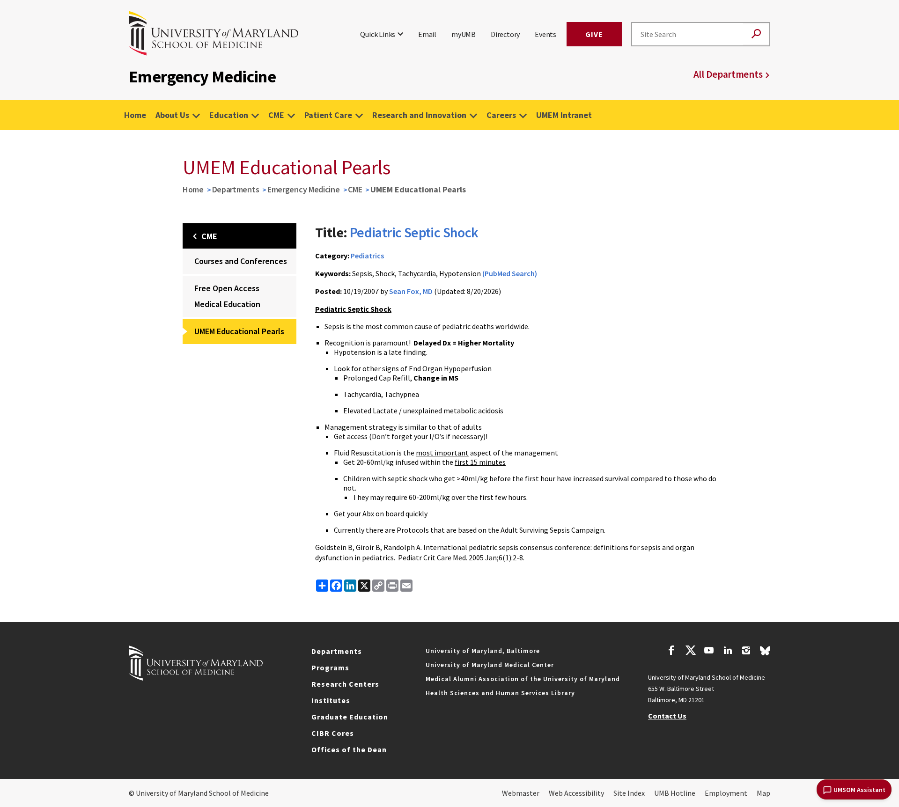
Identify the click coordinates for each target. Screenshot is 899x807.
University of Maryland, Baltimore (483, 650)
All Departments (728, 74)
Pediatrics (367, 255)
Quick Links (377, 34)
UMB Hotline (674, 793)
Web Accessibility (576, 793)
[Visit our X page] (690, 651)
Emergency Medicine (303, 189)
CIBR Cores (332, 733)
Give (594, 34)
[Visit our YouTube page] (709, 651)
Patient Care (328, 115)
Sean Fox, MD (411, 291)
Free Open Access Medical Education (227, 296)
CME (276, 115)
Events (545, 34)
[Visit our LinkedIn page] (727, 651)
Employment (726, 793)
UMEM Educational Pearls (239, 331)
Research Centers (345, 684)
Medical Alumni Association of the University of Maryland (523, 679)
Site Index (629, 793)
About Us (172, 115)
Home (135, 115)
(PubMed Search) (509, 273)
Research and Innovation (419, 115)
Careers (501, 115)
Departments (235, 189)
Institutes (330, 700)
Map (763, 793)
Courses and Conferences (240, 261)
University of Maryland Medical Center (490, 664)
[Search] (756, 34)
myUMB (463, 34)
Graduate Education (349, 716)
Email (427, 34)
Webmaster (520, 793)
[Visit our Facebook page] (671, 651)
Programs (330, 667)
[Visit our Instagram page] (746, 651)
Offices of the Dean (349, 749)
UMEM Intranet (564, 115)
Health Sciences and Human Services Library (500, 693)
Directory (505, 34)
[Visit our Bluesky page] (765, 653)
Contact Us (667, 715)
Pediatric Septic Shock (414, 232)
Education (228, 115)
